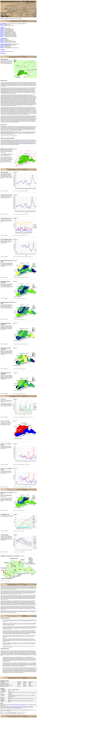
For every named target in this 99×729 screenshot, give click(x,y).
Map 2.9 (1, 35)
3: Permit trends (3, 38)
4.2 (3, 600)
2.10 (25, 596)
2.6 (4, 595)
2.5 (2, 595)
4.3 (3, 606)
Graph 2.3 (2, 30)
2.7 (7, 595)
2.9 (21, 596)
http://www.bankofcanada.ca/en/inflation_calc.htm (19, 704)
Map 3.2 (1, 40)
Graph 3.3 (2, 41)
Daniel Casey (2, 18)
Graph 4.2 (2, 45)
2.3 (3, 586)
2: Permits (2, 27)
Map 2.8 (1, 34)
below (16, 135)
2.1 (13, 620)
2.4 (12, 591)
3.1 (29, 593)
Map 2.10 (2, 36)
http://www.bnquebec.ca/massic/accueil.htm (19, 707)
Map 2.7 (1, 33)
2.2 (33, 592)
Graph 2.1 (2, 28)
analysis (6, 190)
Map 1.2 (1, 25)
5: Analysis (2, 49)
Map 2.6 (1, 32)
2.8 (20, 596)
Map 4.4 (1, 47)
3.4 (16, 591)
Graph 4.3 (2, 46)
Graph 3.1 (2, 39)
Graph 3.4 (2, 42)
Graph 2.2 (2, 29)
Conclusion (25, 114)
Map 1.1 (1, 24)
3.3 (30, 593)
